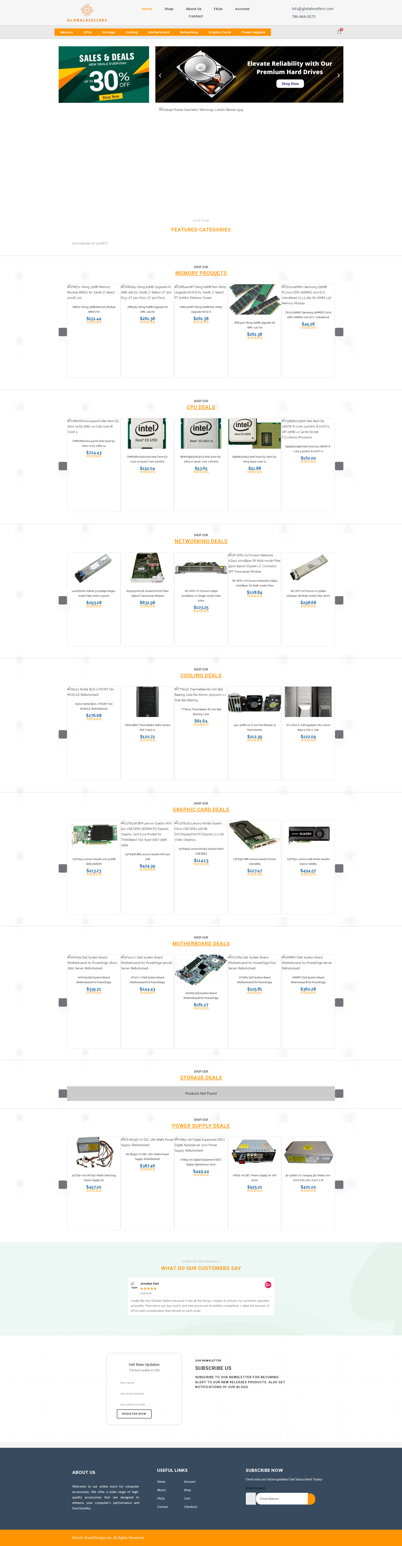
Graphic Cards (220, 32)
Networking (189, 32)
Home (147, 8)
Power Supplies (253, 32)
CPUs (87, 32)
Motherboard (158, 32)
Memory (66, 32)
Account (242, 8)
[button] (160, 75)
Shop (169, 8)
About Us (193, 8)
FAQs (218, 8)
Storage (108, 32)
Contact (196, 16)
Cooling (132, 32)
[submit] (311, 1499)
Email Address (255, 1488)
